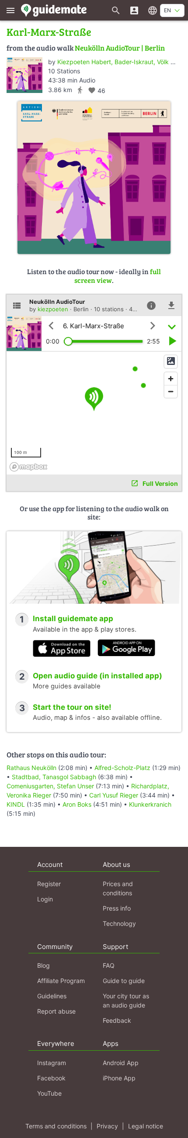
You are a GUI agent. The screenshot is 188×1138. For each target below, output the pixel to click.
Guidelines (51, 996)
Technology (119, 923)
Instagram (51, 1062)
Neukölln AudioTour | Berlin (120, 48)
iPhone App (119, 1078)
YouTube (49, 1093)
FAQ (109, 965)
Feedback (117, 1020)
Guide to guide (124, 980)
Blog (43, 965)
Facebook (51, 1078)
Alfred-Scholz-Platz (122, 767)
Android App (121, 1062)
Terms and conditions (56, 1126)
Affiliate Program (61, 980)
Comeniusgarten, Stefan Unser (50, 786)
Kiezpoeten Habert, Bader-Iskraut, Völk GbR (120, 61)
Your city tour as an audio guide (126, 1000)
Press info (117, 908)
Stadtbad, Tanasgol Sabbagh (54, 776)
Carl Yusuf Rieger (113, 795)
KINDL (16, 804)
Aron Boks (77, 804)
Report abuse (56, 1011)
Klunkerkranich (150, 804)
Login (45, 899)
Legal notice (145, 1126)
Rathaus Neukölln (31, 767)
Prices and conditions (118, 888)
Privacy (107, 1126)
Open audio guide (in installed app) (97, 675)
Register (49, 883)
